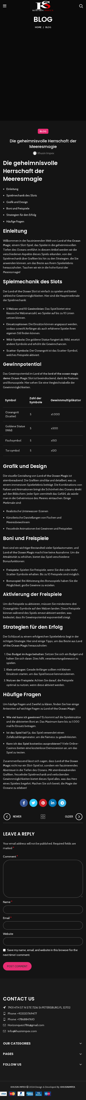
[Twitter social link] (33, 803)
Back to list (43, 817)
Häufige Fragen (15, 221)
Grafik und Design (17, 202)
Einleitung (12, 189)
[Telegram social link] (62, 803)
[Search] (81, 6)
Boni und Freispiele (17, 208)
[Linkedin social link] (53, 803)
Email (7, 918)
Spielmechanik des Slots (21, 195)
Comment (10, 856)
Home (38, 27)
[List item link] (43, 1013)
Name (7, 902)
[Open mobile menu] (4, 6)
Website (8, 934)
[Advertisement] (43, 75)
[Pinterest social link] (43, 803)
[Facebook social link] (24, 803)
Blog (48, 27)
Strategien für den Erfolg (21, 215)
